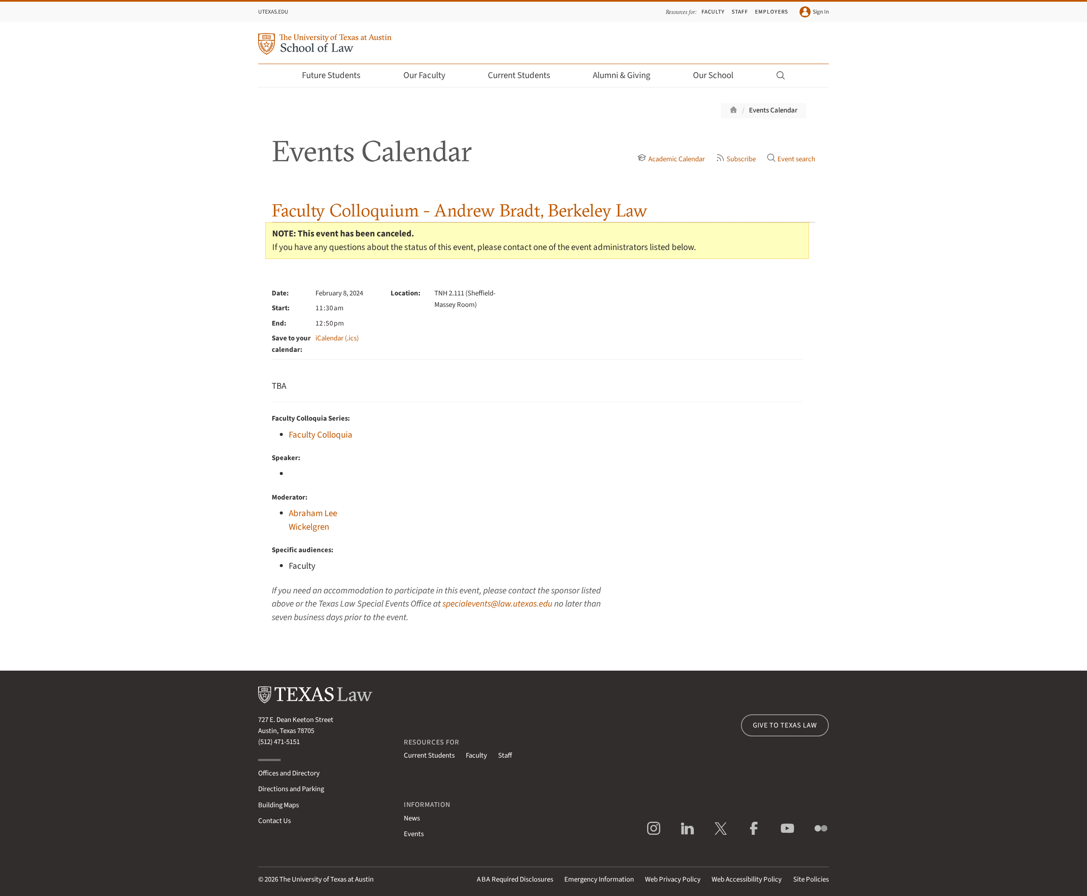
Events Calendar (773, 110)
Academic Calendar (676, 159)
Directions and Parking (291, 789)
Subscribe (741, 159)
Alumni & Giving (622, 75)
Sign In (821, 12)
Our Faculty (424, 75)
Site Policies (811, 879)
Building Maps (278, 805)
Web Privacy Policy (673, 879)
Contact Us (274, 821)
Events (414, 834)
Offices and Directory (289, 773)
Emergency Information (599, 879)
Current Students (519, 75)
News (412, 818)
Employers (771, 12)
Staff (740, 12)
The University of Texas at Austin (326, 879)
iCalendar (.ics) (337, 338)
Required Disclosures (515, 879)
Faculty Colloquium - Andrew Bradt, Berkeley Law (460, 210)
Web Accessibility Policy (747, 879)
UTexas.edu (273, 12)
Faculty (713, 12)
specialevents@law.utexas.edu (497, 604)
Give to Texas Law (785, 725)
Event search (796, 159)
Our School (713, 75)
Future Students (331, 75)
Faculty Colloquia (320, 435)
